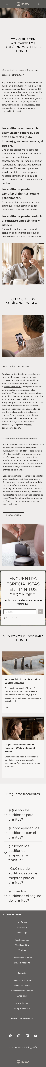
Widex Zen (13, 498)
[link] (23, 682)
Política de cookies (22, 985)
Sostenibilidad (22, 1003)
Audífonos (22, 922)
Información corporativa (22, 1018)
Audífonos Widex (13, 515)
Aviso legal (22, 996)
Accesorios (22, 927)
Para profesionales (22, 1008)
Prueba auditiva (22, 940)
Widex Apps (22, 932)
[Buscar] (39, 4)
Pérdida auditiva (22, 945)
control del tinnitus (12, 386)
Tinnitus (22, 950)
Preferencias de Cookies (22, 990)
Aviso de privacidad (22, 980)
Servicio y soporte (22, 962)
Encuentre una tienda (22, 957)
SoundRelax (13, 427)
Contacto (22, 973)
